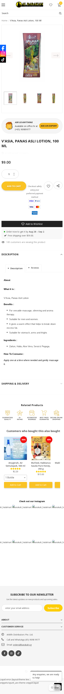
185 (8, 242)
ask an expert (49, 125)
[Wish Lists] (48, 185)
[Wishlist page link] (50, 4)
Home (4, 20)
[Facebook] (4, 653)
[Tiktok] (18, 653)
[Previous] (8, 55)
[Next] (55, 55)
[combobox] (15, 477)
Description (16, 268)
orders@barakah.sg (22, 644)
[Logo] (30, 4)
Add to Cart (15, 484)
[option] (32, 55)
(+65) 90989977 (23, 129)
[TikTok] (3, 60)
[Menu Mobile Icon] (3, 5)
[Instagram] (11, 653)
